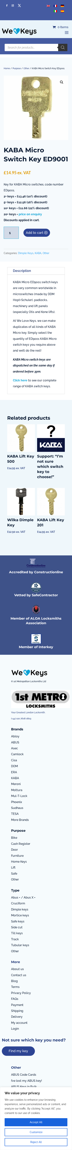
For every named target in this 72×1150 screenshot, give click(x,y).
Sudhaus (17, 808)
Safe (14, 873)
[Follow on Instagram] (13, 5)
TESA (15, 814)
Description (22, 271)
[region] (36, 1118)
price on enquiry (30, 214)
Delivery (17, 1016)
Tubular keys (20, 945)
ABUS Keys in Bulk (24, 1086)
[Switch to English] (48, 5)
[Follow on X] (19, 5)
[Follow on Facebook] (7, 5)
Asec (14, 748)
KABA (38, 253)
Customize (36, 1132)
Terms (15, 987)
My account (19, 1023)
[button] (61, 82)
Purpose (17, 68)
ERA (14, 772)
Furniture (17, 855)
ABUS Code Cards (23, 1074)
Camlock (17, 754)
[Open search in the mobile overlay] (36, 47)
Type (15, 890)
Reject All (36, 1142)
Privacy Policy (21, 993)
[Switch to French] (55, 5)
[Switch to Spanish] (62, 11)
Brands (17, 729)
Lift (13, 867)
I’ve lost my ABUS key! (26, 1080)
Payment (17, 1005)
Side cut (17, 927)
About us (17, 969)
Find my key (18, 1051)
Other (26, 68)
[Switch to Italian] (55, 11)
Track (15, 939)
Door (14, 849)
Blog (14, 981)
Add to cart (34, 233)
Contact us (18, 975)
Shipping (17, 1011)
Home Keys (19, 861)
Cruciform (18, 903)
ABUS (15, 742)
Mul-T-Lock (19, 796)
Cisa (14, 760)
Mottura (16, 790)
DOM (14, 766)
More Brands (20, 820)
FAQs (14, 999)
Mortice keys (20, 915)
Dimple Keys (25, 253)
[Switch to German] (62, 5)
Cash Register (20, 844)
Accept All (36, 1122)
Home (7, 68)
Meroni (16, 784)
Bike (14, 837)
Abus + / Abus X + (23, 897)
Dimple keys (19, 909)
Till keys (17, 933)
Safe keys (17, 921)
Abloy (15, 736)
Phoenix (16, 802)
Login (15, 1028)
